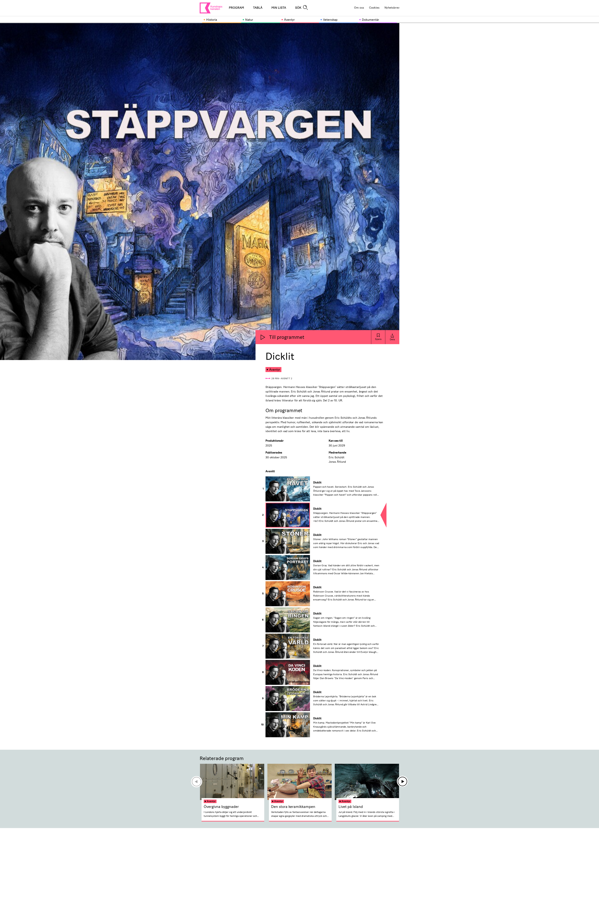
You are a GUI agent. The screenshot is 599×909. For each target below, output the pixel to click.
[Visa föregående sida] (196, 781)
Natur (249, 20)
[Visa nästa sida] (402, 781)
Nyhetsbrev (392, 8)
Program (236, 8)
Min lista (278, 8)
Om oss (359, 8)
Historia (211, 20)
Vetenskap (330, 20)
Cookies (374, 8)
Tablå (257, 8)
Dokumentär (370, 20)
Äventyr (289, 20)
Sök (298, 8)
